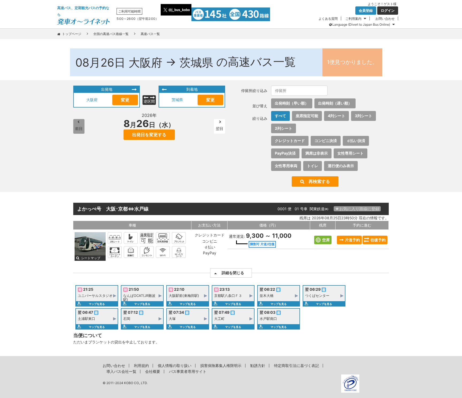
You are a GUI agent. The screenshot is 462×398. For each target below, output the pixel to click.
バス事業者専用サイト (187, 371)
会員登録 (366, 10)
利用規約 (141, 365)
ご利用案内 (353, 19)
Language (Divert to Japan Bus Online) (361, 24)
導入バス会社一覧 (121, 371)
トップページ (71, 34)
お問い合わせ (385, 19)
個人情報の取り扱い (174, 365)
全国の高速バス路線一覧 (111, 34)
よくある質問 (328, 19)
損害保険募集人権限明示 (220, 365)
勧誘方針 (257, 365)
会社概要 (152, 371)
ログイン (388, 10)
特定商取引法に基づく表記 (296, 365)
